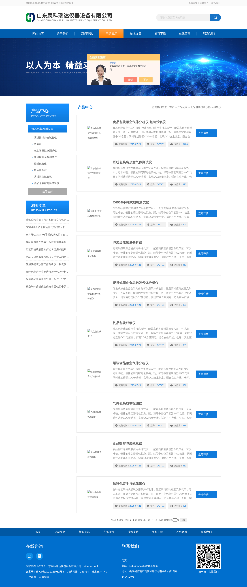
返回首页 (193, 3)
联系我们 (215, 3)
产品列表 (182, 107)
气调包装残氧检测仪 (127, 403)
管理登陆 (44, 577)
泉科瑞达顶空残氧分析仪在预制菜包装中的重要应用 (47, 242)
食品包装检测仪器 (42, 128)
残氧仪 (38, 144)
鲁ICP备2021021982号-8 (50, 571)
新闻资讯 (87, 33)
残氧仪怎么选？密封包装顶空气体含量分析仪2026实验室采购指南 (47, 219)
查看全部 (47, 191)
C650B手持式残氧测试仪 (131, 202)
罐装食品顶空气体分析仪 (131, 363)
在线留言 (204, 3)
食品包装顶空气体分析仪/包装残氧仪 (139, 122)
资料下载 (160, 33)
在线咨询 (181, 531)
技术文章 (136, 33)
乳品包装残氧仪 (124, 323)
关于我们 (62, 33)
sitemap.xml (91, 566)
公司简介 (59, 531)
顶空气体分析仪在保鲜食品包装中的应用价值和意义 (47, 286)
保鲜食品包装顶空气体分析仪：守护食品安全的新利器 (47, 279)
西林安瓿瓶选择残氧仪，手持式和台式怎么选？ (47, 256)
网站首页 (38, 33)
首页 (171, 107)
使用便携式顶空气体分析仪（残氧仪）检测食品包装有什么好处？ (47, 264)
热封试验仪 (40, 163)
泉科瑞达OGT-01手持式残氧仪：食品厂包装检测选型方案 (47, 234)
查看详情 (203, 133)
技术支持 (133, 531)
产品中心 (40, 110)
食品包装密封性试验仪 (46, 183)
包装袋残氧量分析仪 (127, 242)
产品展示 (111, 33)
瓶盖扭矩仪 (40, 170)
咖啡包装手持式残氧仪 (129, 483)
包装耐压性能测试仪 (45, 150)
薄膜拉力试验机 (43, 176)
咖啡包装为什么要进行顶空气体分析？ (47, 271)
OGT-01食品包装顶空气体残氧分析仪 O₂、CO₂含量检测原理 (47, 227)
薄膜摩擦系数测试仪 (45, 157)
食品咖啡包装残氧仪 (127, 443)
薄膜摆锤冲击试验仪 (45, 137)
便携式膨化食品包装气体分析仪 (135, 283)
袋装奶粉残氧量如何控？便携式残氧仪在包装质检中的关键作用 (47, 249)
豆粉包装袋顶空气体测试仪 (132, 162)
